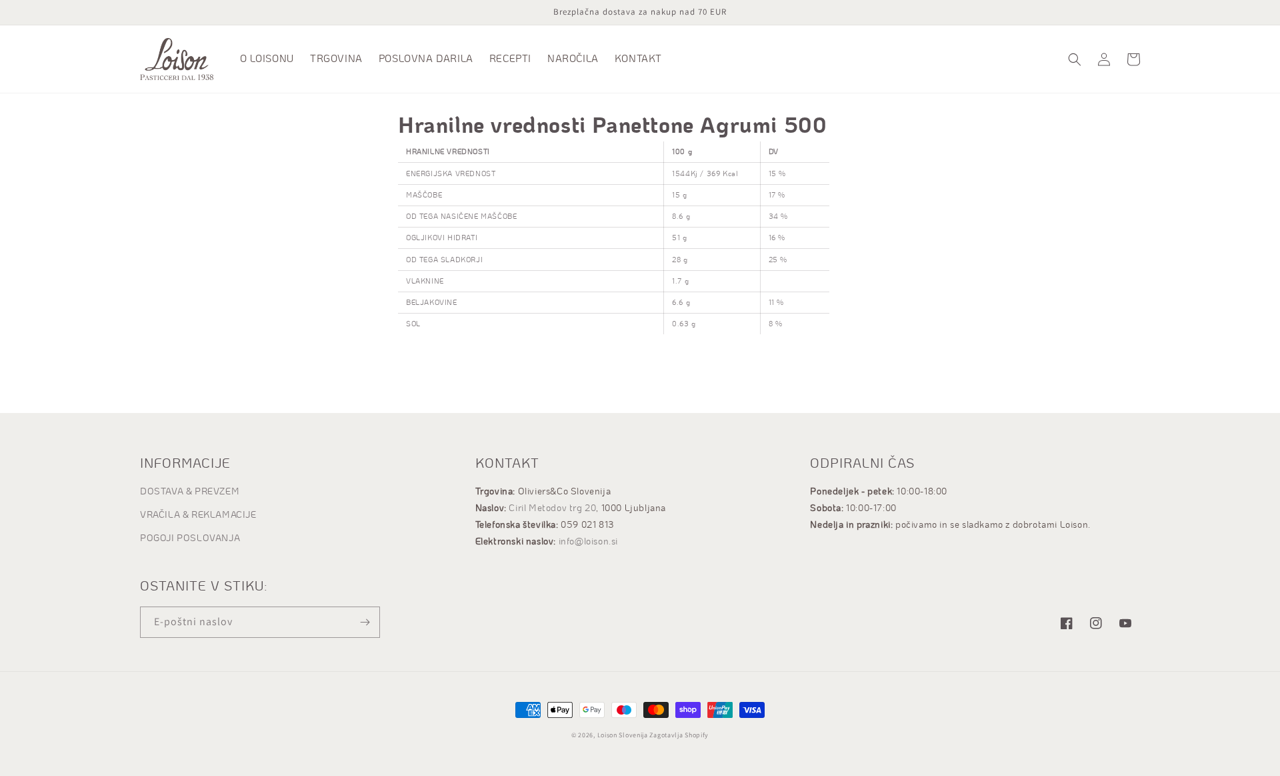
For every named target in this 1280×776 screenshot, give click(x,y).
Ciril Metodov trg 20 (552, 508)
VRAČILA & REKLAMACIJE (198, 515)
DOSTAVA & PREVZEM (189, 491)
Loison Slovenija (622, 735)
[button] (1074, 59)
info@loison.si (588, 541)
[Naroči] (364, 622)
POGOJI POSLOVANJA (190, 538)
